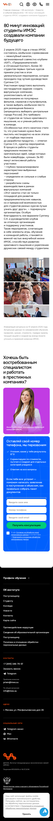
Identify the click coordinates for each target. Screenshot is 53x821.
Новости (7, 610)
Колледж (8, 606)
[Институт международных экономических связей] (7, 4)
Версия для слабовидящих (34, 4)
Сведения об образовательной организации (26, 632)
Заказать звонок (11, 669)
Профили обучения (14, 578)
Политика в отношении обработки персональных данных (20, 643)
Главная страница (11, 10)
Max (9, 734)
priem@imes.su (11, 682)
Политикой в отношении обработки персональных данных (25, 538)
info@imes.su (10, 691)
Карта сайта (9, 620)
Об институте (27, 10)
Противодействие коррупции (18, 627)
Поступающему (11, 596)
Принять (26, 814)
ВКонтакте (12, 739)
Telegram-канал (15, 729)
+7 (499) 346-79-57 (13, 664)
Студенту (8, 601)
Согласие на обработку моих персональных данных (25, 533)
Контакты (8, 615)
